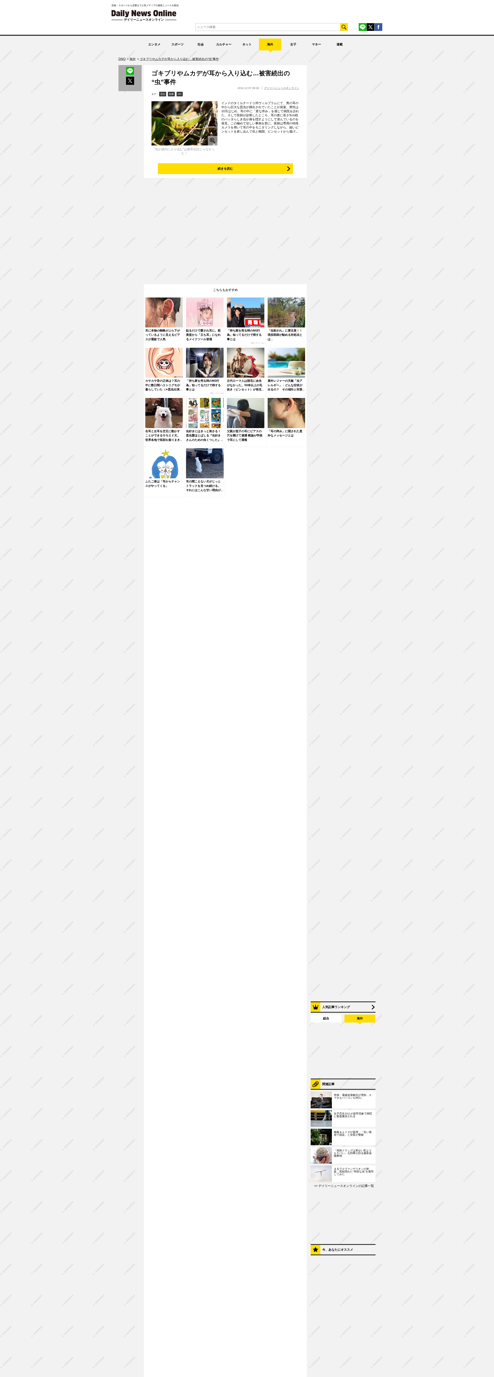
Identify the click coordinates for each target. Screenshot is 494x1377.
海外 (270, 44)
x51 (180, 94)
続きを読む (225, 168)
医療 (171, 94)
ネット (247, 44)
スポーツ (177, 44)
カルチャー (224, 44)
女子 (293, 44)
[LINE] (362, 27)
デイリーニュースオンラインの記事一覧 (346, 1185)
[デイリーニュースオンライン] (144, 13)
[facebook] (378, 27)
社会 (201, 44)
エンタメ (154, 44)
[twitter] (370, 27)
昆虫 (162, 94)
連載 (340, 44)
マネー (316, 44)
